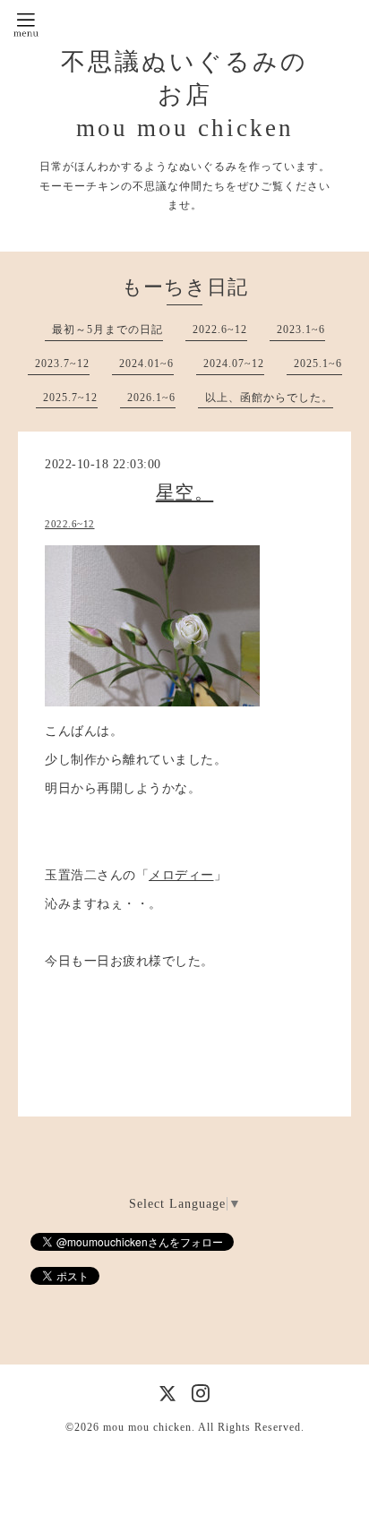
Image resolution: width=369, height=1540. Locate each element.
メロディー (181, 875)
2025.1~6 (318, 363)
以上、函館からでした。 (269, 397)
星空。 (185, 492)
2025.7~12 (70, 397)
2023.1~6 (301, 329)
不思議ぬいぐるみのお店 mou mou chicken (184, 94)
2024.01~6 (146, 363)
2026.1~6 (151, 397)
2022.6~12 (220, 329)
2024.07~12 (233, 363)
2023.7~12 (62, 363)
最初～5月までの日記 (107, 329)
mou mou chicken (147, 1427)
